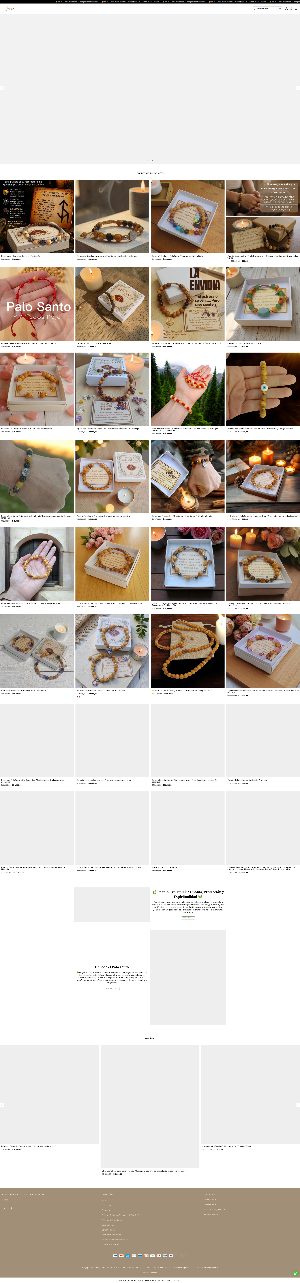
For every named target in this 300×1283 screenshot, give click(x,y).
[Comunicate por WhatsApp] (295, 1273)
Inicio (104, 1200)
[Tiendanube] (150, 1272)
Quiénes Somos (108, 1225)
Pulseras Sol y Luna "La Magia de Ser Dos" (120, 1215)
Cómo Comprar (108, 1230)
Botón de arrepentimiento (206, 1267)
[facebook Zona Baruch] (11, 1208)
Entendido (176, 1280)
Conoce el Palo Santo (111, 1244)
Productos (106, 1205)
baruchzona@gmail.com (214, 1209)
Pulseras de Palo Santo (112, 1220)
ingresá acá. (188, 1267)
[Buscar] (280, 9)
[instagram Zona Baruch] (4, 1208)
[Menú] (296, 8)
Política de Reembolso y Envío (115, 1239)
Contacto (106, 1210)
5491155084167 (210, 1199)
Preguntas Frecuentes (111, 1234)
